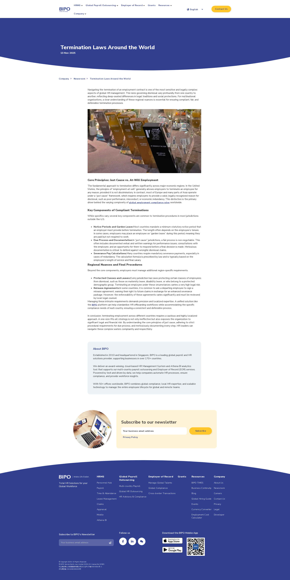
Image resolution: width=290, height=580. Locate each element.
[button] (221, 9)
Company (79, 13)
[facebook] (123, 541)
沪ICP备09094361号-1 (93, 567)
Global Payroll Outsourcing (101, 5)
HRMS (77, 5)
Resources (164, 5)
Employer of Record (132, 5)
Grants (151, 5)
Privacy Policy (130, 437)
